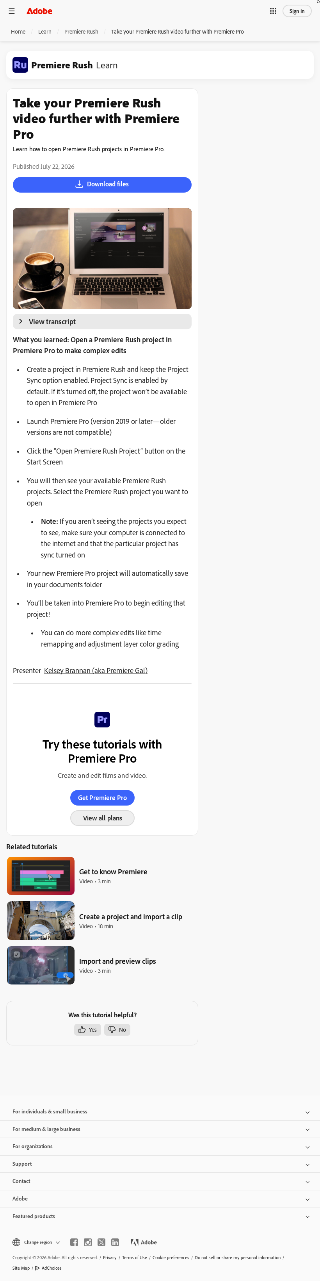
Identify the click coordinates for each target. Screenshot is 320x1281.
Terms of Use (134, 1257)
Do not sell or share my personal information (238, 1257)
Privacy (110, 1257)
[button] (273, 11)
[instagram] (88, 1242)
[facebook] (74, 1242)
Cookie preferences (171, 1257)
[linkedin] (115, 1242)
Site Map (21, 1268)
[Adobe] (39, 10)
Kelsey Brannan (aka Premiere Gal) (96, 670)
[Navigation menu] (11, 10)
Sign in (297, 10)
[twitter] (101, 1242)
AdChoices (52, 1268)
